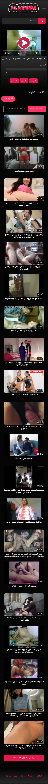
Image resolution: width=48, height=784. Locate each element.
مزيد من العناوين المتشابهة (24, 758)
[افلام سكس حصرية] (24, 8)
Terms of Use (11, 776)
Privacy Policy (27, 776)
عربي (22, 81)
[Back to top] (40, 776)
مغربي (13, 81)
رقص (32, 81)
